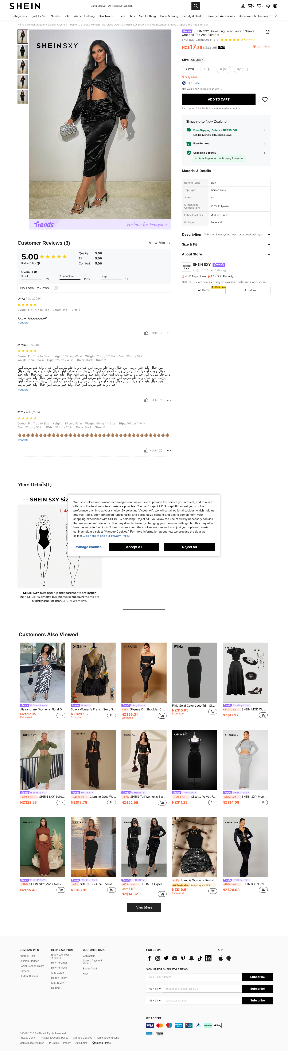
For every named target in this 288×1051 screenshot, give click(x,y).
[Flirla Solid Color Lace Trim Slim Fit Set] (194, 673)
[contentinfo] (209, 1025)
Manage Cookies (82, 1037)
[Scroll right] (275, 16)
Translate (22, 322)
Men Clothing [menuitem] (147, 16)
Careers (24, 971)
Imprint (67, 1043)
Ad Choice (81, 1043)
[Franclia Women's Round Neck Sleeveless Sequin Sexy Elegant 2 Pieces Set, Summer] (194, 847)
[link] (250, 5)
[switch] (54, 288)
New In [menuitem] (55, 16)
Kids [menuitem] (132, 16)
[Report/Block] (168, 333)
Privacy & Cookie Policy (54, 1037)
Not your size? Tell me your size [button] (201, 88)
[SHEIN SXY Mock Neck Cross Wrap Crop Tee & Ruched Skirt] (245, 760)
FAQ (85, 973)
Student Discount (29, 976)
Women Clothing (57, 24)
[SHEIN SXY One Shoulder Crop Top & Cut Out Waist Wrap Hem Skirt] (93, 847)
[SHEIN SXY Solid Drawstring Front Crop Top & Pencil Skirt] (42, 760)
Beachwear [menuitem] (106, 16)
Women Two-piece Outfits (106, 24)
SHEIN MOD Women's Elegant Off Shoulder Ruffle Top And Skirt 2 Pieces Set (245, 709)
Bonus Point (90, 968)
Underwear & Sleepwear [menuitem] (254, 16)
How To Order (59, 962)
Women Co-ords (79, 24)
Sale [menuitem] (66, 16)
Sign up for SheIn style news (167, 969)
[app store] (221, 960)
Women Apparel (36, 24)
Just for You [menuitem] (39, 16)
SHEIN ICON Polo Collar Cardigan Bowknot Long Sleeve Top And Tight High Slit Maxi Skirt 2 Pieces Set (245, 884)
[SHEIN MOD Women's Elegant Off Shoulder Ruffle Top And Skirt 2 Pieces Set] (245, 673)
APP (220, 950)
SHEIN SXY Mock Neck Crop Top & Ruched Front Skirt (43, 884)
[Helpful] (146, 333)
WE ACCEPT (153, 1018)
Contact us (89, 955)
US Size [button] (196, 59)
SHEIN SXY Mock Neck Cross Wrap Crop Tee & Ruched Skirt (245, 796)
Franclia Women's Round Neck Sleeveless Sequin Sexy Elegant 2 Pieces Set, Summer (195, 880)
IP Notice (53, 1043)
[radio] (190, 69)
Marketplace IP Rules (32, 1043)
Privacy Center (28, 1037)
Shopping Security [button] (204, 152)
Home (20, 24)
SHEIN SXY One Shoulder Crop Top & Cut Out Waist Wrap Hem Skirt (94, 884)
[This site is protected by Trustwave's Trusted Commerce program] (149, 1033)
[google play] (229, 960)
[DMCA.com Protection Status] (159, 1033)
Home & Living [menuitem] (169, 16)
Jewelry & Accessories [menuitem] (221, 16)
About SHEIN (27, 955)
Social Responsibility (32, 966)
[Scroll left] (270, 16)
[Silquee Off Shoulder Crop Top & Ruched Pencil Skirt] (144, 673)
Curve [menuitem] (121, 16)
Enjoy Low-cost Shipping (60, 956)
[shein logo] (24, 6)
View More (144, 907)
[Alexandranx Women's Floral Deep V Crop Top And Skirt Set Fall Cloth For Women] (42, 673)
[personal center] (242, 5)
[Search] (195, 6)
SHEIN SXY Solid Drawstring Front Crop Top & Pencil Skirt (43, 796)
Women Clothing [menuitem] (84, 16)
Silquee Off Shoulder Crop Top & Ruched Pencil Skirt (144, 709)
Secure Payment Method (92, 962)
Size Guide (57, 972)
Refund (55, 988)
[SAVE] (265, 99)
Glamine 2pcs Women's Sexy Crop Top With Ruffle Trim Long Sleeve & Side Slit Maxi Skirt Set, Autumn (93, 796)
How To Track (59, 967)
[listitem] (43, 683)
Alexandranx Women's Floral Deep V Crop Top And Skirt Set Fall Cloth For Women (42, 709)
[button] (268, 5)
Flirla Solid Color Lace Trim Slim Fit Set (194, 705)
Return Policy (59, 977)
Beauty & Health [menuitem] (192, 16)
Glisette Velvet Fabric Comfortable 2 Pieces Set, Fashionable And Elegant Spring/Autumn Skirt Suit (194, 796)
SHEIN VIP (57, 982)
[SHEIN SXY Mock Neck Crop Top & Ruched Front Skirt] (42, 847)
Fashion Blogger (29, 961)
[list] (180, 958)
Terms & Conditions (108, 1037)
